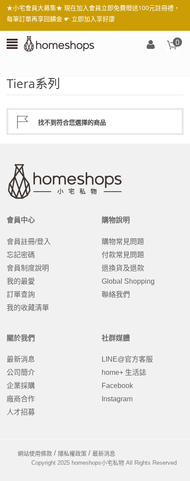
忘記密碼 (21, 255)
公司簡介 (21, 372)
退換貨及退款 (123, 268)
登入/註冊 (151, 45)
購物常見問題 (123, 241)
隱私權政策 (72, 453)
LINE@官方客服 (127, 359)
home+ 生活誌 (124, 372)
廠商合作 (21, 399)
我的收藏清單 (28, 307)
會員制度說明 (28, 268)
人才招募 (21, 412)
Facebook (117, 385)
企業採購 (21, 385)
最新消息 (21, 359)
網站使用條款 (35, 453)
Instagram (117, 399)
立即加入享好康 (93, 19)
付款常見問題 (123, 255)
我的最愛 (21, 281)
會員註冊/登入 (29, 241)
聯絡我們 (116, 294)
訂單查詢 (21, 294)
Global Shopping (128, 281)
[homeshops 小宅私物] (59, 43)
